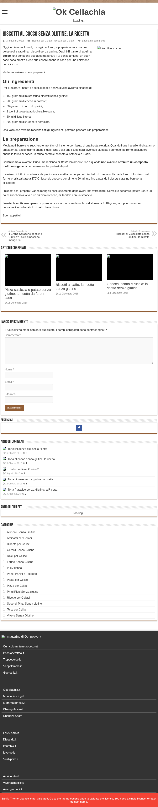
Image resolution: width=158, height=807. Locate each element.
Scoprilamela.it (12, 666)
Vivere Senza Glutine (20, 615)
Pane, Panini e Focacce (22, 573)
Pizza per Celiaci (17, 585)
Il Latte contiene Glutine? (23, 469)
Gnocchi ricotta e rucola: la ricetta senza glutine (127, 286)
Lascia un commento (93, 40)
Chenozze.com (12, 715)
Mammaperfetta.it (14, 702)
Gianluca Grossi (15, 40)
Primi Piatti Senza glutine (22, 591)
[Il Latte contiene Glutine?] (4, 469)
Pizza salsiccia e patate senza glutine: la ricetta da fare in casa (28, 294)
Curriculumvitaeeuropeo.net (20, 646)
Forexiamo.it (11, 733)
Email (9, 381)
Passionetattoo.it (13, 653)
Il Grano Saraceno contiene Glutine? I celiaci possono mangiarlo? (25, 235)
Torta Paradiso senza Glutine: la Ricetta (32, 489)
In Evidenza (14, 567)
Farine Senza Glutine (20, 561)
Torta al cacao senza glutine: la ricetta (31, 459)
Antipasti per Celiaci (19, 538)
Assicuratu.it (11, 776)
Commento (13, 335)
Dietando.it (9, 739)
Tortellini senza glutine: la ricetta (27, 448)
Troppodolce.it (12, 659)
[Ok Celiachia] (79, 11)
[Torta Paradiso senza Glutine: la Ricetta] (4, 489)
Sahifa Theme (10, 798)
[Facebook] (79, 428)
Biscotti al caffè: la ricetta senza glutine (75, 287)
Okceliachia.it (11, 689)
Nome (9, 369)
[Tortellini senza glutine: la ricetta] (4, 448)
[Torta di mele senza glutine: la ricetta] (4, 479)
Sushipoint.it (10, 759)
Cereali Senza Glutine (20, 550)
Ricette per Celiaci (64, 40)
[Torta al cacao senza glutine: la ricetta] (4, 458)
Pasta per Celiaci (17, 579)
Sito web (10, 394)
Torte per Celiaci (17, 609)
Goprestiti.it (10, 672)
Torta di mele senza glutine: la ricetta (30, 479)
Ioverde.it (9, 752)
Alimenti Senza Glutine (21, 532)
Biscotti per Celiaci (41, 40)
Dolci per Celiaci (17, 555)
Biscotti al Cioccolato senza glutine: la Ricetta (133, 234)
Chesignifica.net (13, 709)
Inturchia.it (9, 746)
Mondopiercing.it (13, 696)
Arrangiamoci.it (12, 789)
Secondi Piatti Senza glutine (24, 603)
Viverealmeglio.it (13, 782)
